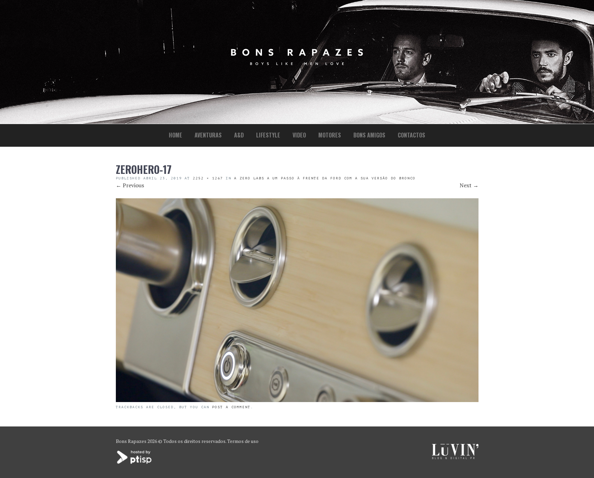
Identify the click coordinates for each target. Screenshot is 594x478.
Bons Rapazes (131, 441)
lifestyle (268, 135)
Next (469, 185)
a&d (239, 135)
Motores (329, 135)
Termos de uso (242, 441)
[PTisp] (135, 463)
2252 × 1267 (208, 178)
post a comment (231, 407)
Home (175, 135)
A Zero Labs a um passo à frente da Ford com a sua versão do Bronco (325, 178)
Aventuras (208, 135)
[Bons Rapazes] (297, 63)
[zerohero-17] (297, 400)
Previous (130, 185)
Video (299, 135)
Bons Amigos (369, 135)
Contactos (411, 135)
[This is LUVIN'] (455, 457)
